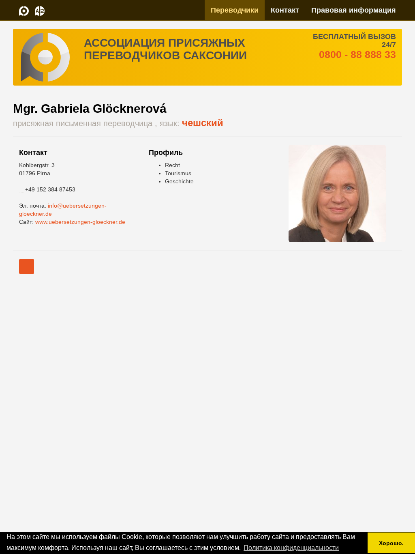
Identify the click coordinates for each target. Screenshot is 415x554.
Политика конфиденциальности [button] (291, 547)
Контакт (285, 10)
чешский (202, 122)
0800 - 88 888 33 (357, 54)
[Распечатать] (26, 266)
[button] (40, 10)
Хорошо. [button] (391, 543)
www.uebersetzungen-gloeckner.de (80, 222)
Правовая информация (353, 10)
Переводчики (235, 10)
